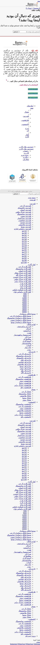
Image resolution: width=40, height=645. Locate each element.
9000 (25, 296)
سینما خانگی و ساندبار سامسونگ (19, 318)
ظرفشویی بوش (25, 381)
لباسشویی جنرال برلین (22, 415)
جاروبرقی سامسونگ (23, 356)
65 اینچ (24, 250)
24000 (24, 302)
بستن (38, 642)
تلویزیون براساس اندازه (22, 229)
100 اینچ (24, 262)
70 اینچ (24, 252)
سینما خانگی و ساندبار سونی (20, 320)
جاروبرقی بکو (26, 371)
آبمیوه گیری (27, 341)
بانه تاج (35, 50)
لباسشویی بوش (25, 408)
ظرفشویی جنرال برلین (22, 385)
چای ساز (28, 347)
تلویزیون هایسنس (24, 225)
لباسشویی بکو (26, 417)
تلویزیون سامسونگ (24, 214)
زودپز (29, 350)
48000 (24, 310)
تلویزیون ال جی (25, 206)
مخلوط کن (27, 339)
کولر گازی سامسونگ (23, 269)
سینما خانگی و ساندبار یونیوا (21, 322)
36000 (24, 308)
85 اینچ (24, 258)
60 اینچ (24, 248)
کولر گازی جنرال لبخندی (22, 277)
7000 (25, 294)
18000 (24, 300)
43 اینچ (24, 237)
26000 (24, 304)
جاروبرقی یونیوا (25, 366)
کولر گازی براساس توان (22, 292)
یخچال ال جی (26, 392)
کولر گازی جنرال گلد (23, 275)
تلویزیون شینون (25, 222)
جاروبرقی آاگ (26, 373)
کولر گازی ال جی (24, 267)
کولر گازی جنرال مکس (22, 279)
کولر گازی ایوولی (24, 271)
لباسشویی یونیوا (25, 413)
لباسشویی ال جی (24, 406)
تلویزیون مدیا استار (24, 218)
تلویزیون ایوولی (25, 210)
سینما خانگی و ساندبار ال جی (20, 316)
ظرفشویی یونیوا (25, 383)
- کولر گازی (27, 135)
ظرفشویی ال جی (24, 377)
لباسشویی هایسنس (24, 410)
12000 (24, 298)
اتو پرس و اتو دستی (24, 326)
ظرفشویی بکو (26, 387)
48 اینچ (24, 239)
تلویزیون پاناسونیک (24, 208)
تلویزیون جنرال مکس (23, 212)
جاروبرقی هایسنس (24, 364)
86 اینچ (24, 260)
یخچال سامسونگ (25, 394)
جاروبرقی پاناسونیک (24, 358)
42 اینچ (24, 235)
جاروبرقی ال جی (25, 354)
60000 (24, 312)
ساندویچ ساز (26, 343)
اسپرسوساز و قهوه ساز (22, 335)
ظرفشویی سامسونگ (23, 379)
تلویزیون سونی (25, 216)
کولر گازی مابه (25, 288)
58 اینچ (24, 246)
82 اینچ (24, 256)
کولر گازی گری (25, 286)
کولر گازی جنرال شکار (22, 273)
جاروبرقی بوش (25, 368)
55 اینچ (24, 243)
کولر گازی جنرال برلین (22, 281)
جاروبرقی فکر (26, 360)
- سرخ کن (27, 128)
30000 (24, 306)
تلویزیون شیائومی (24, 220)
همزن (29, 333)
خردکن (28, 329)
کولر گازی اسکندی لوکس (21, 290)
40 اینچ (24, 233)
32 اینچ (24, 231)
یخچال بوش (27, 400)
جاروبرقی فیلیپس (24, 362)
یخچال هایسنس (25, 396)
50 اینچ (24, 241)
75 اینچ (24, 254)
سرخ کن (28, 337)
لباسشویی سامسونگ (23, 404)
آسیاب (28, 345)
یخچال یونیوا (26, 398)
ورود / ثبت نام (30, 636)
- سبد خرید (25, 155)
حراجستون (27, 331)
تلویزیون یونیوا (26, 227)
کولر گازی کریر (25, 283)
